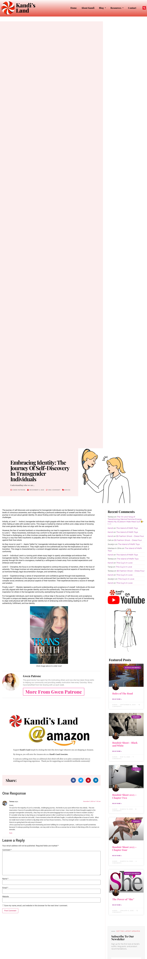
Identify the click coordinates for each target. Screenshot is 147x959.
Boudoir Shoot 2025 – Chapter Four (124, 848)
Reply (10, 833)
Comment (6, 850)
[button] (144, 8)
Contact (132, 7)
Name (5, 879)
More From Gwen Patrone (53, 692)
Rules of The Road (122, 693)
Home (73, 7)
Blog (101, 7)
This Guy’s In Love (124, 563)
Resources (115, 7)
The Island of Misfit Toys (127, 528)
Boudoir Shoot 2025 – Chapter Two (124, 796)
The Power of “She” (123, 899)
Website (5, 897)
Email (5, 888)
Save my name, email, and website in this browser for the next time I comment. (36, 906)
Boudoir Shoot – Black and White (124, 744)
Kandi (110, 528)
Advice (67, 490)
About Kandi (87, 7)
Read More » (117, 699)
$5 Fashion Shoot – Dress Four (130, 536)
